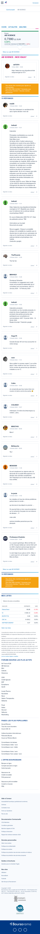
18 (34, 77)
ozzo (13, 358)
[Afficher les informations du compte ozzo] (5, 359)
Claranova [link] (4, 673)
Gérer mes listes (6, 628)
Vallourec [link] (4, 712)
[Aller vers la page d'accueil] (5, 2)
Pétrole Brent (5, 609)
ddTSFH (16, 65)
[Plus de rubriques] (37, 27)
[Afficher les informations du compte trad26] (5, 105)
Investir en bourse (7, 784)
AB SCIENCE (9, 35)
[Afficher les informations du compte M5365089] (5, 467)
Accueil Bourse (6, 724)
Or (2, 613)
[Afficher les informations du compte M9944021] (5, 276)
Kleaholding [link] (5, 715)
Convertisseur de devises (9, 742)
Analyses (22, 27)
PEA (2, 786)
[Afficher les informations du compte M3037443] (5, 427)
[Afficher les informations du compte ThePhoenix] (5, 256)
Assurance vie (5, 772)
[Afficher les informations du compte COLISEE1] (5, 406)
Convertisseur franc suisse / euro (11, 754)
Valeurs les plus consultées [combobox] (11, 601)
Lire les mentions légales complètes (9, 656)
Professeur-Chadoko (17, 537)
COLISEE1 (15, 405)
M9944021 (13, 275)
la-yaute (14, 493)
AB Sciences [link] (5, 666)
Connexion (36, 3)
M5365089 (13, 466)
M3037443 (15, 426)
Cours (3, 27)
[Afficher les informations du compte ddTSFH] (7, 66)
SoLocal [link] (3, 710)
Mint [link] (2, 668)
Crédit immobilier (6, 775)
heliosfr (14, 125)
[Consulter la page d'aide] (30, 3)
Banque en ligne (6, 763)
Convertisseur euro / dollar (9, 747)
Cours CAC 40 (5, 729)
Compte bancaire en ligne (9, 766)
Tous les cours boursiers (9, 726)
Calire (13, 383)
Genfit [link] (3, 687)
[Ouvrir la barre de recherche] (27, 3)
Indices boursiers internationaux (11, 733)
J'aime (29, 77)
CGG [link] (3, 677)
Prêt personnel (5, 777)
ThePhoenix (15, 255)
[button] (2, 2)
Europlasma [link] (5, 684)
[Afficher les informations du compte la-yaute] (5, 494)
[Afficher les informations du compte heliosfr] (5, 126)
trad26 (12, 104)
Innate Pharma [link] (6, 691)
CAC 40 (4, 619)
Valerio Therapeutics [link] (7, 698)
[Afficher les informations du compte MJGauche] (5, 447)
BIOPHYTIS (5, 616)
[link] (14, 801)
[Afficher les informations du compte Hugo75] (5, 337)
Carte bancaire (6, 768)
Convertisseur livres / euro (9, 751)
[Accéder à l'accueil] (2, 9)
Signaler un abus (9, 76)
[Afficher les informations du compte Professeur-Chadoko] (5, 538)
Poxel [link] (3, 705)
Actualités (12, 27)
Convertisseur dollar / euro (9, 745)
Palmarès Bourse (6, 736)
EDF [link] (2, 682)
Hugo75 (14, 336)
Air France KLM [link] (6, 663)
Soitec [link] (3, 707)
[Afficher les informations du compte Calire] (5, 384)
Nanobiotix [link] (4, 694)
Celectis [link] (3, 671)
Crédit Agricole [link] (5, 680)
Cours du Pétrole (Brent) (9, 738)
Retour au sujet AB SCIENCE (11, 52)
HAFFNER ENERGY (7, 623)
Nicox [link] (3, 696)
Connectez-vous (26, 89)
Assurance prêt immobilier (9, 781)
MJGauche (15, 446)
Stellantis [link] (4, 701)
